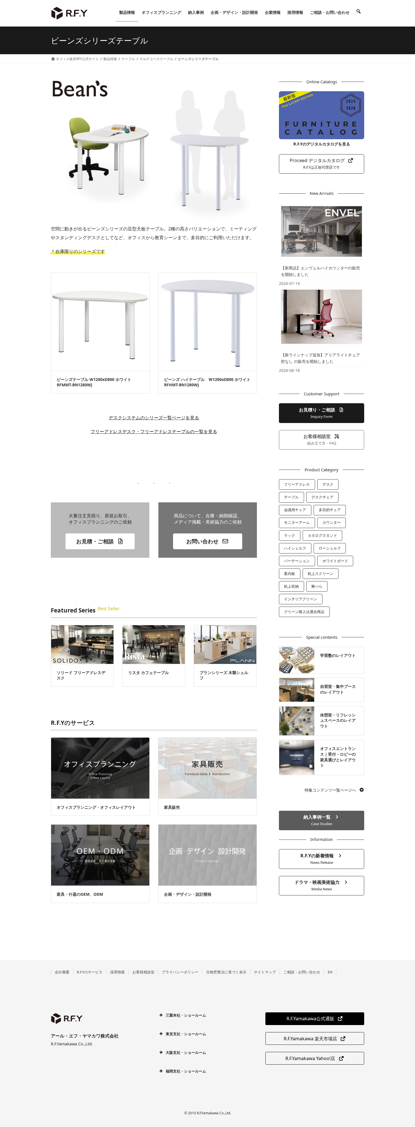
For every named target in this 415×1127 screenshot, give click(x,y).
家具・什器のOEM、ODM (80, 894)
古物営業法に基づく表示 (226, 972)
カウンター (331, 522)
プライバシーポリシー (180, 972)
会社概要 (62, 972)
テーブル (291, 497)
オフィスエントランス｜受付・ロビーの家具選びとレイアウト (338, 757)
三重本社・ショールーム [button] (186, 1015)
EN (330, 972)
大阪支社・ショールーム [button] (186, 1052)
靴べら (316, 586)
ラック (289, 535)
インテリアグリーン (300, 598)
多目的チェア (330, 509)
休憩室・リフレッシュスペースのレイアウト (338, 720)
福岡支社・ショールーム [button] (186, 1071)
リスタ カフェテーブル (148, 672)
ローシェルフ (330, 548)
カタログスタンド (322, 535)
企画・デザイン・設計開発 (187, 894)
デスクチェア (322, 497)
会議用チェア (295, 509)
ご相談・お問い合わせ (301, 972)
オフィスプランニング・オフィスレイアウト (96, 807)
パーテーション (297, 560)
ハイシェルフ (295, 548)
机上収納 (291, 586)
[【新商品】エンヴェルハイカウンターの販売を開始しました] (321, 231)
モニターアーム (297, 522)
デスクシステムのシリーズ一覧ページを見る (154, 418)
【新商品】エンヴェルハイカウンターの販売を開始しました (320, 271)
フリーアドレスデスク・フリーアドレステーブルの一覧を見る (154, 431)
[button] (99, 541)
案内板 (289, 573)
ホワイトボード (335, 560)
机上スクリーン (320, 573)
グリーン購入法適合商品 (304, 611)
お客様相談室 (143, 972)
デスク (327, 484)
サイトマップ (265, 972)
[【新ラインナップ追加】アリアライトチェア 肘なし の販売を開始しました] (321, 316)
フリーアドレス (297, 484)
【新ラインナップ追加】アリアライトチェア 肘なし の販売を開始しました (320, 358)
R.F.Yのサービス (89, 972)
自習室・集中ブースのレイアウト (338, 689)
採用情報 (117, 972)
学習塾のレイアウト (338, 655)
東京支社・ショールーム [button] (186, 1033)
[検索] (358, 12)
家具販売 (172, 807)
